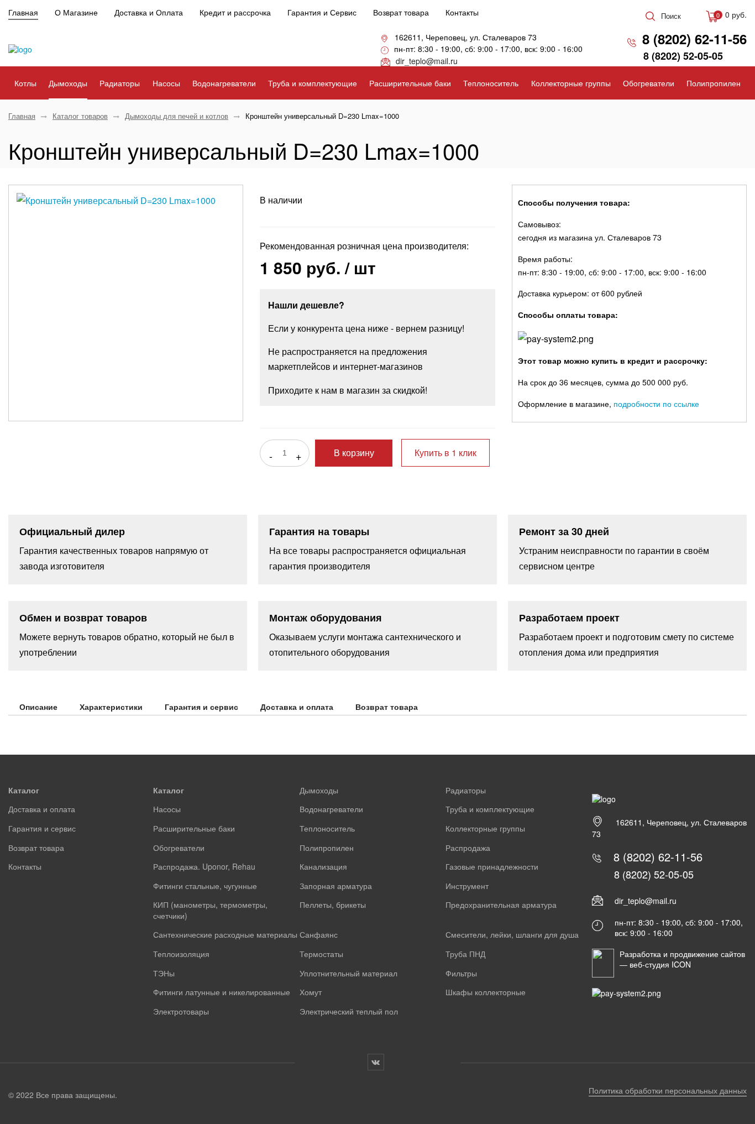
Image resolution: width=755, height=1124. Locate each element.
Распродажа (467, 847)
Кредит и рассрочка (235, 12)
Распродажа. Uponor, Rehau (204, 866)
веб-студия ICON (660, 964)
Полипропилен (713, 83)
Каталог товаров (80, 115)
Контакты (462, 12)
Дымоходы (68, 83)
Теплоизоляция (181, 953)
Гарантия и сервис (201, 706)
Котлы (25, 83)
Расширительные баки (410, 83)
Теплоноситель (490, 83)
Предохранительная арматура (501, 904)
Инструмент (467, 885)
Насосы (166, 83)
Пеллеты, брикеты (333, 904)
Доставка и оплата (296, 706)
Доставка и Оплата (148, 12)
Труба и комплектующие (312, 83)
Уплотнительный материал (348, 973)
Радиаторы (119, 83)
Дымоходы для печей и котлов (176, 115)
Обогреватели (648, 83)
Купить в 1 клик (445, 452)
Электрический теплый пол (349, 1011)
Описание (38, 706)
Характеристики (111, 706)
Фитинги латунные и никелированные (221, 991)
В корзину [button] (354, 453)
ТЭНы (164, 973)
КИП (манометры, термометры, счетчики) (210, 910)
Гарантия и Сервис (321, 12)
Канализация (323, 866)
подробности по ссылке (656, 403)
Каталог (23, 790)
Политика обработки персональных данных (668, 1090)
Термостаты (321, 953)
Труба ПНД (465, 953)
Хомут (311, 991)
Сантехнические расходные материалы (225, 934)
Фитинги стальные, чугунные (205, 885)
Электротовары (181, 1011)
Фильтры (461, 973)
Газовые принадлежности (491, 866)
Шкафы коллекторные (485, 991)
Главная (23, 12)
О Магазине (76, 12)
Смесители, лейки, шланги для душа (512, 934)
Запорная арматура (336, 885)
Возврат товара (401, 12)
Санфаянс (319, 934)
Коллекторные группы (571, 83)
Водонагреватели (224, 83)
